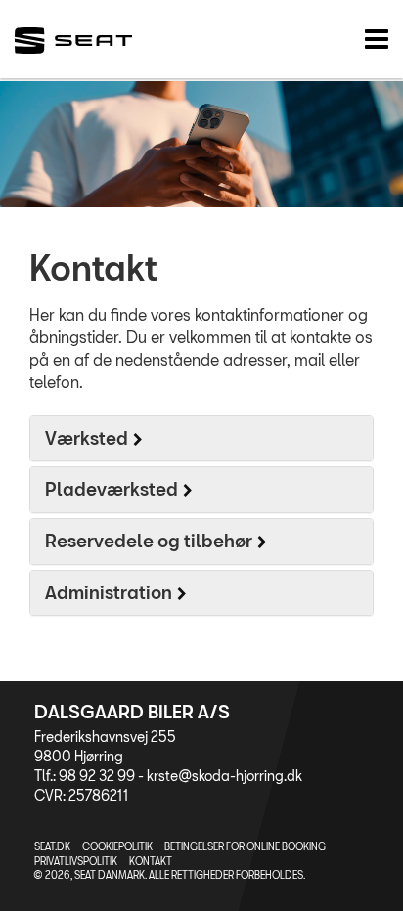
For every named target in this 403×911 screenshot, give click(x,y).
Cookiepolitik (117, 846)
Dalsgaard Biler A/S (132, 711)
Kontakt (150, 861)
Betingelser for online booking (245, 846)
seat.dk (52, 846)
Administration (108, 592)
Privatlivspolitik (75, 861)
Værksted (86, 438)
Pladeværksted (111, 488)
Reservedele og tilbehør (148, 540)
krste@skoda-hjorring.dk (224, 775)
